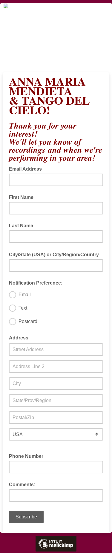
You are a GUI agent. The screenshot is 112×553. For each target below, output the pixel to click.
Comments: (22, 484)
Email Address (27, 168)
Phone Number (26, 456)
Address (18, 337)
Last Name (21, 225)
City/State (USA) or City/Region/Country (55, 254)
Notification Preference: (35, 282)
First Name (21, 197)
